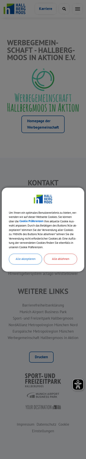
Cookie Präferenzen (31, 221)
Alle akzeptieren (26, 259)
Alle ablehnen (60, 259)
